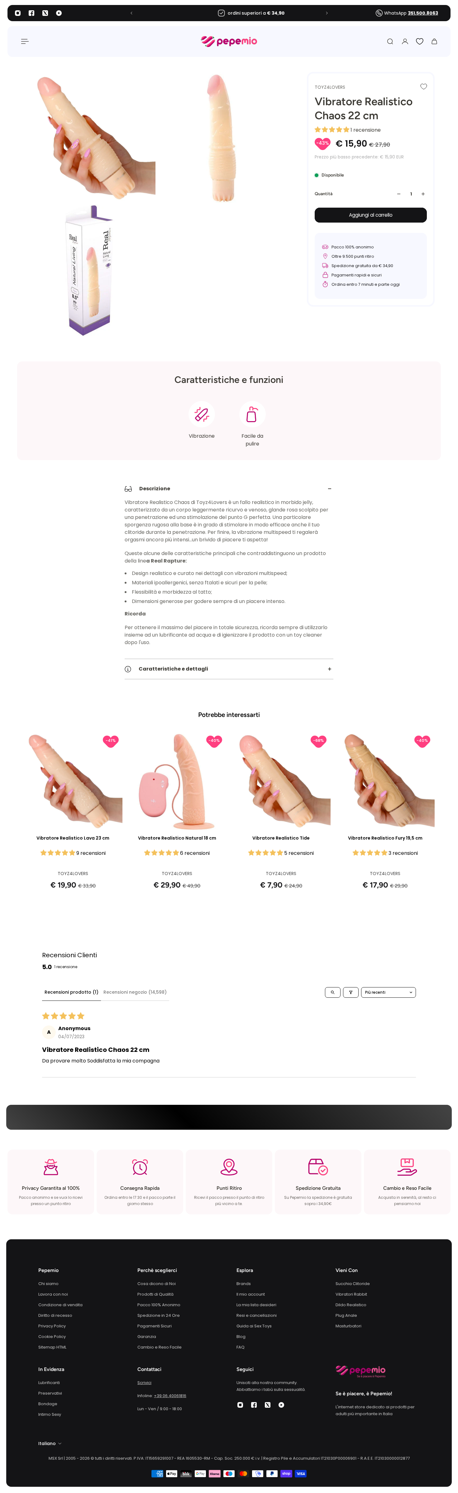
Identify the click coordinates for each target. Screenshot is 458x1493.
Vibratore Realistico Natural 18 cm (177, 838)
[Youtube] (59, 13)
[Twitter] (45, 13)
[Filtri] (351, 992)
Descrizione (154, 488)
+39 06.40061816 (170, 1396)
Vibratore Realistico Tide (281, 838)
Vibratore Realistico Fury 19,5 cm (385, 838)
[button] (333, 130)
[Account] (405, 41)
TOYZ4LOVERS (330, 87)
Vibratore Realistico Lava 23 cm (72, 838)
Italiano (47, 1443)
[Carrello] (434, 41)
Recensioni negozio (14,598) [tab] (135, 992)
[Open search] (333, 992)
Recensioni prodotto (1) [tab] (71, 992)
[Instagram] (18, 13)
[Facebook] (31, 13)
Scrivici (144, 1383)
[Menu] (23, 41)
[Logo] (229, 41)
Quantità (323, 193)
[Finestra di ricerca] (390, 41)
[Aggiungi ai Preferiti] (424, 86)
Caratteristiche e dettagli (173, 668)
